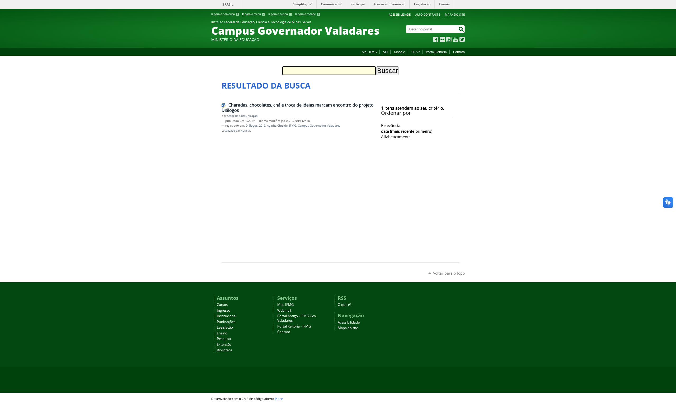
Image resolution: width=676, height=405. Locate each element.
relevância (390, 125)
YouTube (455, 39)
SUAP (415, 52)
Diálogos (251, 125)
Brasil (227, 4)
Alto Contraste (427, 14)
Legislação (225, 327)
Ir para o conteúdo (224, 14)
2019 (262, 125)
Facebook (435, 39)
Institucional (226, 316)
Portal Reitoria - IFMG (294, 326)
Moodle (399, 52)
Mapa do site (455, 14)
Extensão (224, 344)
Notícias (246, 130)
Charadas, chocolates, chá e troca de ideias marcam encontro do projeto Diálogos (298, 107)
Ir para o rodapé (307, 14)
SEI (385, 52)
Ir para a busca (279, 14)
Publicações (226, 322)
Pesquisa (224, 339)
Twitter (462, 39)
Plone (279, 399)
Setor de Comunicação (242, 116)
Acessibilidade (400, 14)
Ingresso (223, 310)
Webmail (284, 310)
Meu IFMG (369, 52)
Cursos (222, 304)
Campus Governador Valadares (319, 125)
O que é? (344, 304)
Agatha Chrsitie (277, 125)
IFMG (292, 125)
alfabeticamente (396, 136)
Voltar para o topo (449, 273)
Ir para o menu (253, 14)
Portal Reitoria (436, 52)
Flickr (442, 39)
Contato (459, 52)
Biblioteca (224, 350)
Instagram (449, 39)
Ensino (222, 333)
